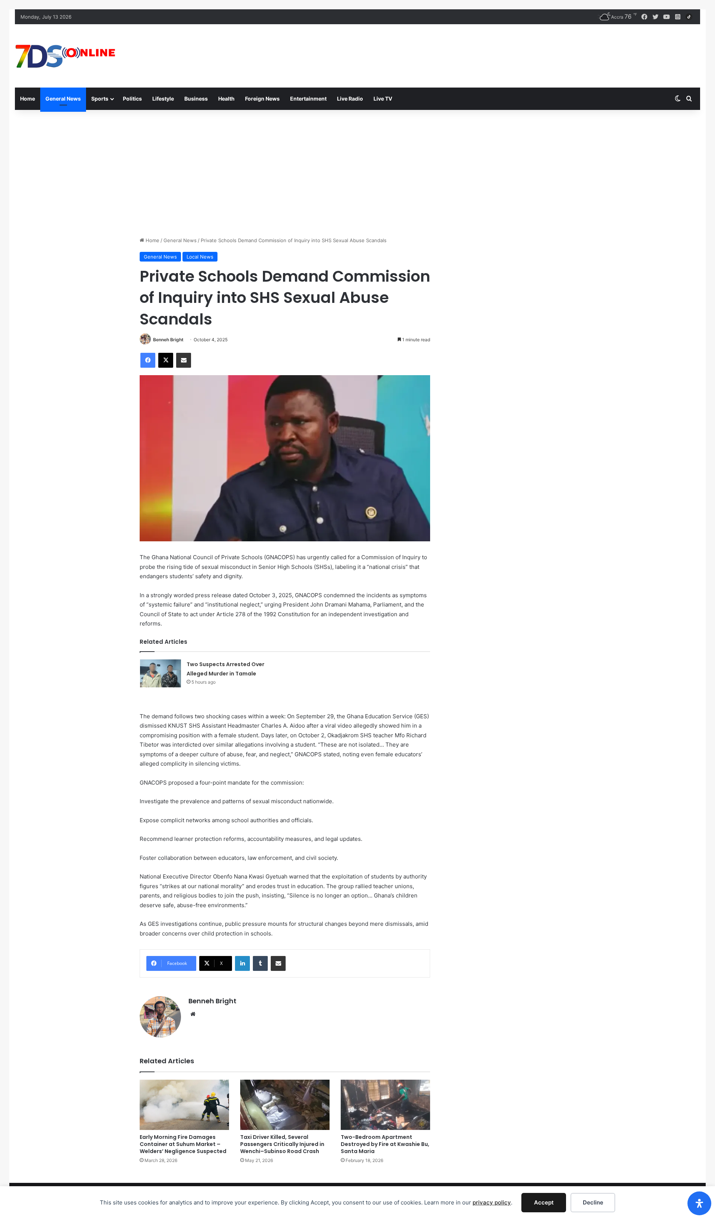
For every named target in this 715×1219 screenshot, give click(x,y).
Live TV (383, 98)
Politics (132, 98)
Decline (593, 1202)
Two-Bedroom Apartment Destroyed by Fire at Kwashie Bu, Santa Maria (385, 1144)
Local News (200, 257)
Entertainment (308, 98)
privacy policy (492, 1202)
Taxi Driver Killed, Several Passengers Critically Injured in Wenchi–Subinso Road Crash (282, 1144)
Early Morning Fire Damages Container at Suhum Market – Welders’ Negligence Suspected (183, 1144)
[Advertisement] (357, 173)
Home (27, 98)
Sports (99, 98)
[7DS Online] (65, 56)
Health (226, 98)
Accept (544, 1202)
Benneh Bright (168, 339)
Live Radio (350, 98)
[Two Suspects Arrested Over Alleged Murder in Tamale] (160, 673)
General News (63, 98)
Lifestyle (163, 98)
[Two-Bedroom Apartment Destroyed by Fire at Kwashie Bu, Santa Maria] (385, 1105)
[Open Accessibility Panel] (699, 1203)
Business (196, 98)
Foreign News (262, 98)
